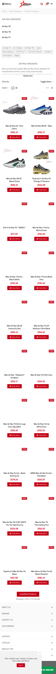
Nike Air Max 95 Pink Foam (41, 375)
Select (5, 88)
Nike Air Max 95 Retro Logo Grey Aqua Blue (14, 425)
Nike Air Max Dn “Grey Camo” (14, 127)
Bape (17, 56)
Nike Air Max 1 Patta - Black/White (14, 278)
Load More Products (28, 594)
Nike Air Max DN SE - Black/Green (14, 180)
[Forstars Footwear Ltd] (25, 4)
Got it (21, 665)
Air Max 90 (6, 26)
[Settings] (51, 3)
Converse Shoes (35, 52)
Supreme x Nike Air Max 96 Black (14, 572)
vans (39, 48)
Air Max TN (6, 32)
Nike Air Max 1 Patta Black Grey (41, 278)
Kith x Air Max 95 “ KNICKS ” (14, 228)
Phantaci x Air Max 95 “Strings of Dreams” (41, 180)
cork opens (7, 56)
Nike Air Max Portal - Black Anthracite (14, 474)
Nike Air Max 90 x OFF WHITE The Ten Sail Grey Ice (14, 523)
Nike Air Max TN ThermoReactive (41, 523)
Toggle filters (46, 82)
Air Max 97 (6, 37)
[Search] (41, 3)
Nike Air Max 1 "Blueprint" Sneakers (14, 376)
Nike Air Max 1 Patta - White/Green (41, 229)
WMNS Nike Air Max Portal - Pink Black (41, 474)
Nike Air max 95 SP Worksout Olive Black (41, 327)
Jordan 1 (48, 52)
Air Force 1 (21, 52)
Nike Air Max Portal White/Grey (41, 425)
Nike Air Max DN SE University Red (14, 327)
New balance (8, 52)
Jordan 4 (6, 48)
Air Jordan (17, 48)
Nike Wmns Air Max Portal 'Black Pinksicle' (41, 572)
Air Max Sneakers (11, 19)
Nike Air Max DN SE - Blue (41, 126)
